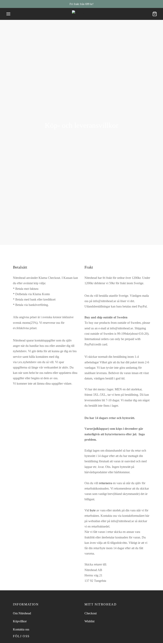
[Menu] (8, 13)
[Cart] (154, 14)
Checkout (90, 613)
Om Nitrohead (22, 613)
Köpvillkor (20, 621)
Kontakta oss (21, 629)
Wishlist (89, 621)
